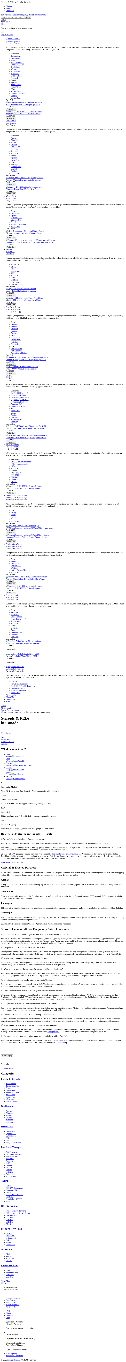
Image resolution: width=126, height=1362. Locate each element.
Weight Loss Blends (18, 224)
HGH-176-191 (16, 473)
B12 (7, 1138)
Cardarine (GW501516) (20, 397)
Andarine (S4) (16, 404)
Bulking (14, 164)
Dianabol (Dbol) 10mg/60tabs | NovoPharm (23, 189)
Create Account (13, 710)
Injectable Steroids (13, 39)
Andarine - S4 (11, 1190)
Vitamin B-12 (16, 220)
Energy (13, 519)
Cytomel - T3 (16, 215)
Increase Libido (17, 284)
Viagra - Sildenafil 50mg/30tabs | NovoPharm (23, 300)
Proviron (14, 149)
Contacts (9, 1315)
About (8, 1313)
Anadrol (14, 145)
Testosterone (16, 56)
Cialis (13, 269)
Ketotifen (14, 342)
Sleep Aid (14, 628)
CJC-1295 (15, 475)
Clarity (13, 512)
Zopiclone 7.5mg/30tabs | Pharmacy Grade (22, 643)
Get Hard (14, 280)
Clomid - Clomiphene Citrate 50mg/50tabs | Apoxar (26, 360)
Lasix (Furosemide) (18, 619)
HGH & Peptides (12, 445)
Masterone (15, 74)
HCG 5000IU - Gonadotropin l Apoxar (21, 369)
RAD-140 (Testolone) (19, 393)
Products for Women (14, 544)
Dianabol (14, 140)
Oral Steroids (11, 121)
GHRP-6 (14, 479)
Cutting (14, 96)
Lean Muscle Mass (18, 93)
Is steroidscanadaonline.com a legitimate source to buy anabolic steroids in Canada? (36, 934)
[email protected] (53, 1032)
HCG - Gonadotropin (19, 464)
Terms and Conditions (14, 1356)
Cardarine (10, 1197)
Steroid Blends (16, 76)
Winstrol (14, 69)
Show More (5, 1281)
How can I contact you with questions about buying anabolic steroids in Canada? (35, 1036)
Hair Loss (14, 637)
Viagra (13, 267)
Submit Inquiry (7, 1056)
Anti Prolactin (16, 349)
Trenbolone (15, 67)
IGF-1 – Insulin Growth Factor (18, 1213)
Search (27, 17)
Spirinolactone (16, 617)
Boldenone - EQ (17, 65)
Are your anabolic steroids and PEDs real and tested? (24, 947)
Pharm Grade (16, 87)
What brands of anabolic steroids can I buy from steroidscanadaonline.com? (33, 991)
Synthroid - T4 (16, 218)
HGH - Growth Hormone (21, 462)
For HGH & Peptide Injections (23, 686)
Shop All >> (15, 78)
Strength (14, 169)
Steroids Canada (13, 1360)
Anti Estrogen (16, 351)
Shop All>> (15, 227)
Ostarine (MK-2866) (19, 395)
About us (9, 6)
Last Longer (15, 282)
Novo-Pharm (16, 85)
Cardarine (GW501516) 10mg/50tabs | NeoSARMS (26, 438)
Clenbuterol (15, 213)
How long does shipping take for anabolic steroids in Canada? (28, 980)
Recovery (14, 422)
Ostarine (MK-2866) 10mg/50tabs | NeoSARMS (25, 428)
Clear (3, 24)
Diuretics (14, 634)
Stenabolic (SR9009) (19, 406)
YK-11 (13, 408)
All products (11, 1307)
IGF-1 (13, 466)
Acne (13, 630)
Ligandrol (10, 1192)
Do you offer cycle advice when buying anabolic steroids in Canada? (30, 1004)
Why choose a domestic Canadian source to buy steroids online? (29, 1014)
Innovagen (73, 854)
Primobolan (15, 71)
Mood (13, 517)
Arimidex (14, 329)
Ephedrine (15, 222)
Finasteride (15, 615)
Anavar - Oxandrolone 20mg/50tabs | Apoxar (23, 180)
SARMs (9, 376)
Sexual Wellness (12, 1305)
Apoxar (14, 82)
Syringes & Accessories (15, 667)
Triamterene (15, 621)
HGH (95, 847)
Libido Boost (16, 98)
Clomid (14, 326)
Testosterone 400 (17, 63)
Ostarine (9, 1186)
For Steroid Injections (19, 684)
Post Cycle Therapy (13, 307)
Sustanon (14, 60)
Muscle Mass (16, 91)
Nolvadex (14, 324)
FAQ (8, 8)
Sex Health (10, 249)
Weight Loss (11, 196)
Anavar (14, 138)
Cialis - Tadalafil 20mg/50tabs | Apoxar (21, 291)
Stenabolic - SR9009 (14, 1199)
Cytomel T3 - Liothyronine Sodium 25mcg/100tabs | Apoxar (29, 242)
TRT (13, 273)
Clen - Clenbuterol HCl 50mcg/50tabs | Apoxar (24, 233)
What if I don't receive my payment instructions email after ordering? (30, 1025)
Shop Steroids (6, 733)
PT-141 (14, 482)
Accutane (14, 612)
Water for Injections (18, 690)
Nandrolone (15, 58)
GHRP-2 (14, 477)
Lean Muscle (16, 167)
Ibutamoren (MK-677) (19, 402)
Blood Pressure (17, 632)
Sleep (8, 1270)
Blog (8, 1318)
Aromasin (14, 333)
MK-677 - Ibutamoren (14, 1188)
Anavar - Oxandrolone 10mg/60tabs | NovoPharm (25, 579)
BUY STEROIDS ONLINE (12, 862)
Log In (3, 710)
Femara (14, 331)
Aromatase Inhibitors (19, 353)
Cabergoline (15, 337)
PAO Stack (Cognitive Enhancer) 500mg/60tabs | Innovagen (29, 528)
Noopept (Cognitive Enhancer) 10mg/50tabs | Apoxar (26, 537)
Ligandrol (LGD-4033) (20, 400)
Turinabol (14, 151)
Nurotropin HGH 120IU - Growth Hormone (23, 114)
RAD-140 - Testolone (14, 1195)
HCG (13, 335)
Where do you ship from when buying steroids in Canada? (26, 958)
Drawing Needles (17, 688)
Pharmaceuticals (12, 595)
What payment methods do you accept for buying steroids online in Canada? (33, 969)
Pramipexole (16, 340)
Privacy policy (11, 1353)
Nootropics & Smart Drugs (16, 495)
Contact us (10, 11)
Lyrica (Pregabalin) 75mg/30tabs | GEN (21, 656)
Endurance (15, 173)
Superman (15, 271)
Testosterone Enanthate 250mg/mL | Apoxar (23, 104)
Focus (13, 515)
